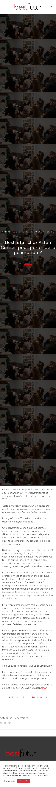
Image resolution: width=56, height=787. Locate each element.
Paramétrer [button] (9, 781)
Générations (21, 718)
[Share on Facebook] (1, 723)
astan (44, 688)
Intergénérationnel (42, 232)
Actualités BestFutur (15, 232)
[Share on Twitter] (5, 723)
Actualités (6, 718)
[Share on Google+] (9, 723)
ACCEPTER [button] (24, 781)
